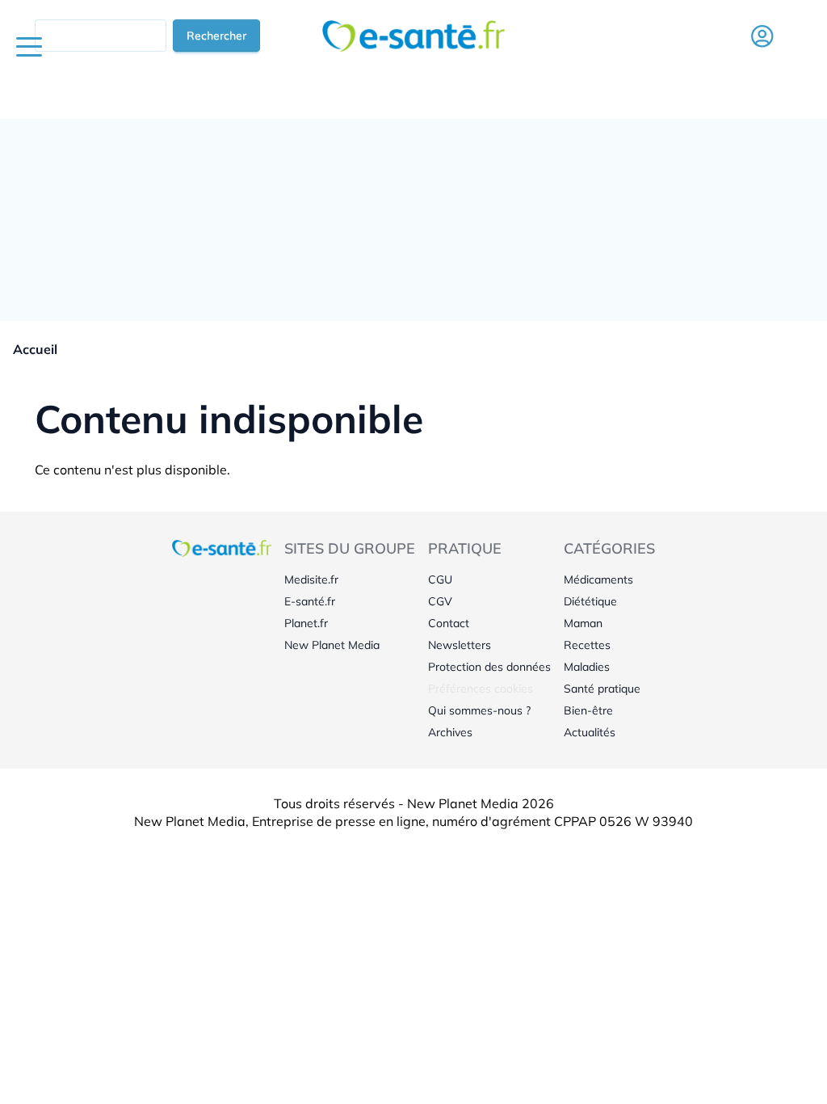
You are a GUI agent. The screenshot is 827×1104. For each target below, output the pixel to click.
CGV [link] (440, 601)
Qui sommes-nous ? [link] (479, 710)
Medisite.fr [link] (311, 579)
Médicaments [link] (598, 579)
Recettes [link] (587, 645)
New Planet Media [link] (332, 645)
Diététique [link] (590, 601)
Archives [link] (450, 732)
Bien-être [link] (588, 710)
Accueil (35, 349)
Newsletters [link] (459, 645)
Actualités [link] (589, 732)
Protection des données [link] (489, 666)
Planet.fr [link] (306, 623)
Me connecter (761, 59)
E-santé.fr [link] (309, 601)
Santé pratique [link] (602, 688)
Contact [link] (448, 623)
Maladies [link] (587, 666)
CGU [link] (440, 579)
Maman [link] (583, 623)
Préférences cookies (480, 688)
